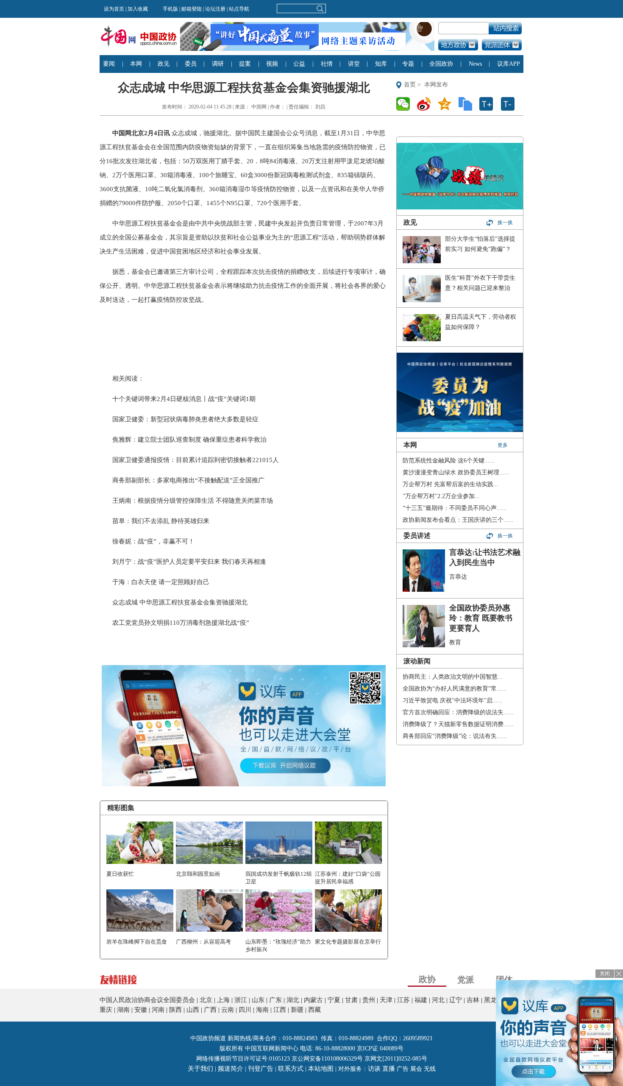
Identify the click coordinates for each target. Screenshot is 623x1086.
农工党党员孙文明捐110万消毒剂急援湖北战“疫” (180, 622)
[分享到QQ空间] (447, 104)
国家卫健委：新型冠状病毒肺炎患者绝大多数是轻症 (185, 419)
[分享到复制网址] (468, 104)
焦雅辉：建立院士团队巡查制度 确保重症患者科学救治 (189, 439)
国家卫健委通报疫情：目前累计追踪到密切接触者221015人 (195, 460)
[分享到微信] (405, 104)
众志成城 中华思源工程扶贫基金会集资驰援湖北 (180, 602)
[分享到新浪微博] (426, 104)
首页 (410, 84)
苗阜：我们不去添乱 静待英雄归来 (160, 521)
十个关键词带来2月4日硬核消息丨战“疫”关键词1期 (184, 398)
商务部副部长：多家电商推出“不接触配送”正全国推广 (188, 480)
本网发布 (436, 84)
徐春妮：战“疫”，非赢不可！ (153, 541)
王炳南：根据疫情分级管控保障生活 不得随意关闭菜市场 (192, 500)
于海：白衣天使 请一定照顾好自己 (160, 582)
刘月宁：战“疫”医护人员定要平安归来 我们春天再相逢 (189, 561)
